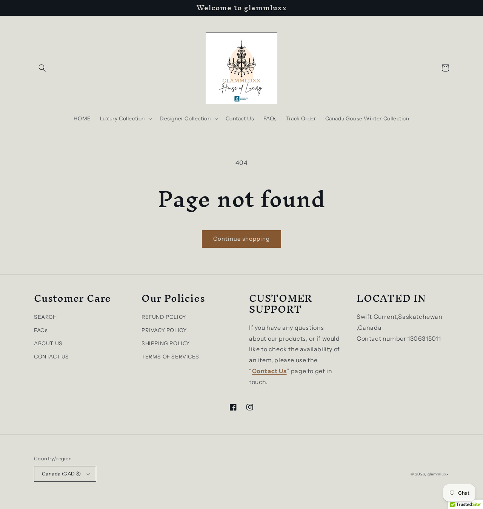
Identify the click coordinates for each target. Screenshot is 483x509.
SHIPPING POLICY (166, 343)
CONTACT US (51, 356)
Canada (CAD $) (61, 474)
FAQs (41, 330)
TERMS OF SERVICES (170, 356)
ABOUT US (48, 343)
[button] (42, 68)
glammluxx (438, 474)
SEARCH (45, 317)
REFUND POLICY (164, 317)
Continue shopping (241, 238)
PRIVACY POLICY (164, 330)
